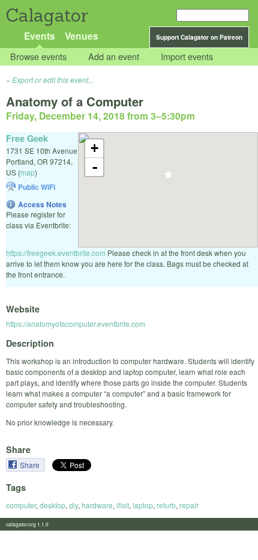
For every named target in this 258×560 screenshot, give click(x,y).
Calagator (46, 15)
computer (21, 505)
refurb (166, 505)
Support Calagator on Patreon (199, 37)
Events (39, 36)
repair (189, 505)
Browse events (38, 56)
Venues (81, 36)
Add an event (113, 56)
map (27, 172)
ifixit (122, 505)
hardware (97, 505)
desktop (52, 505)
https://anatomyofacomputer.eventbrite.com (75, 323)
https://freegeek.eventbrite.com (56, 253)
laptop (143, 505)
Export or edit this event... (53, 80)
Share (30, 465)
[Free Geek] (168, 178)
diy (73, 505)
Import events (187, 56)
